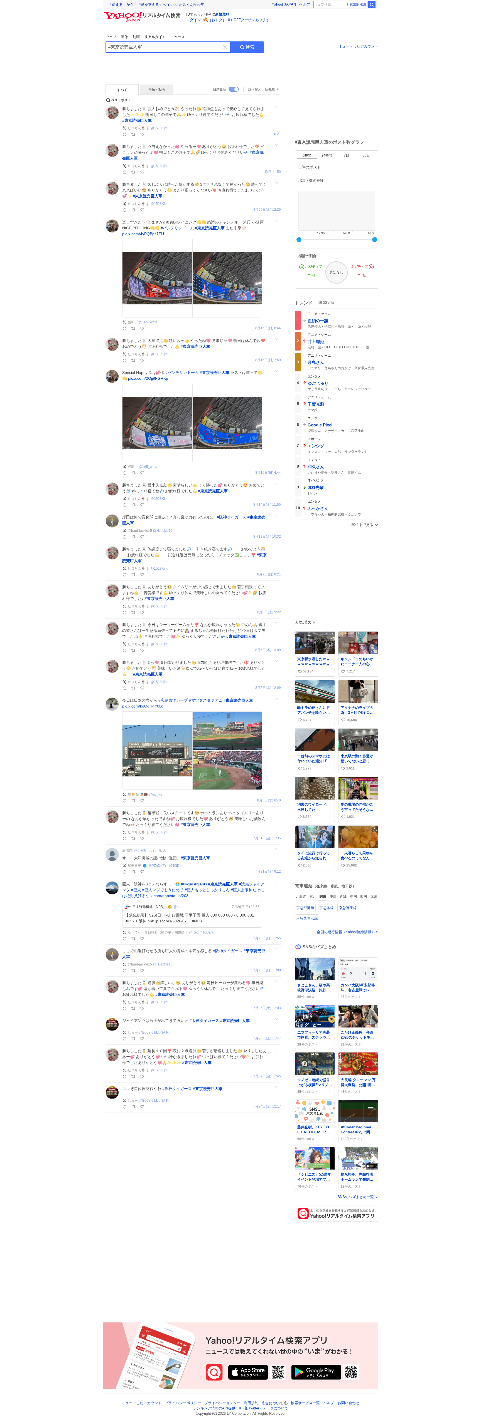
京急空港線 (305, 908)
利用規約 (251, 1403)
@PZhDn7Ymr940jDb (164, 866)
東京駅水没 (358, 4)
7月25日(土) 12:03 (267, 1008)
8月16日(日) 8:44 (268, 328)
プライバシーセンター (222, 1403)
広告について (272, 1403)
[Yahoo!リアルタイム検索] (143, 13)
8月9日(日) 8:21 (269, 574)
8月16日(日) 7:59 (268, 360)
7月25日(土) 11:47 (267, 1038)
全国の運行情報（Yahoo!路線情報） (346, 932)
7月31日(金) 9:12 (268, 871)
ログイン (193, 20)
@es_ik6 (155, 794)
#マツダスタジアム (205, 700)
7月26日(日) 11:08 (267, 970)
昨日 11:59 (273, 172)
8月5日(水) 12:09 (268, 688)
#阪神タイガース (231, 517)
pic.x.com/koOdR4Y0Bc (143, 706)
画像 (124, 37)
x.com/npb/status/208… (171, 895)
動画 (136, 37)
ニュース (177, 37)
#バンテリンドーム (177, 228)
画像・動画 (156, 89)
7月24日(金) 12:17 (267, 1106)
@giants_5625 (145, 850)
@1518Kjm (159, 128)
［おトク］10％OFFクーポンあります (239, 20)
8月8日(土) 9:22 (269, 612)
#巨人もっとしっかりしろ (207, 890)
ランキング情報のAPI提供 (214, 1408)
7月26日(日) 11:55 (267, 938)
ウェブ (110, 37)
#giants (200, 884)
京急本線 (326, 908)
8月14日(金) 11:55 (267, 505)
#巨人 (136, 890)
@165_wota (148, 322)
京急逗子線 (348, 908)
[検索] (372, 4)
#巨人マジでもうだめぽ (162, 890)
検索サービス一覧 (305, 1403)
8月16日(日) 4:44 (268, 473)
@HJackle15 (163, 531)
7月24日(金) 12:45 (267, 1076)
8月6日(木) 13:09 (268, 650)
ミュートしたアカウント (358, 46)
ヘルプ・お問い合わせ (341, 1403)
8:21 (277, 134)
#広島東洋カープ (173, 700)
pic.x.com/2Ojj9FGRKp (148, 378)
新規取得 (222, 14)
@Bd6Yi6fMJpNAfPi (154, 1032)
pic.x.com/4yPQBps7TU (143, 234)
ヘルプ (304, 4)
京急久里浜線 (307, 918)
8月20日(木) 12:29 (267, 210)
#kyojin (187, 884)
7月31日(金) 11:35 (267, 838)
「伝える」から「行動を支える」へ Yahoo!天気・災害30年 (156, 5)
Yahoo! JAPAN (284, 4)
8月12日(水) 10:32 (267, 536)
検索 (250, 47)
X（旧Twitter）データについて (263, 1408)
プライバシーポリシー (183, 1403)
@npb (178, 907)
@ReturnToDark (201, 932)
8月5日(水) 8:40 (269, 800)
